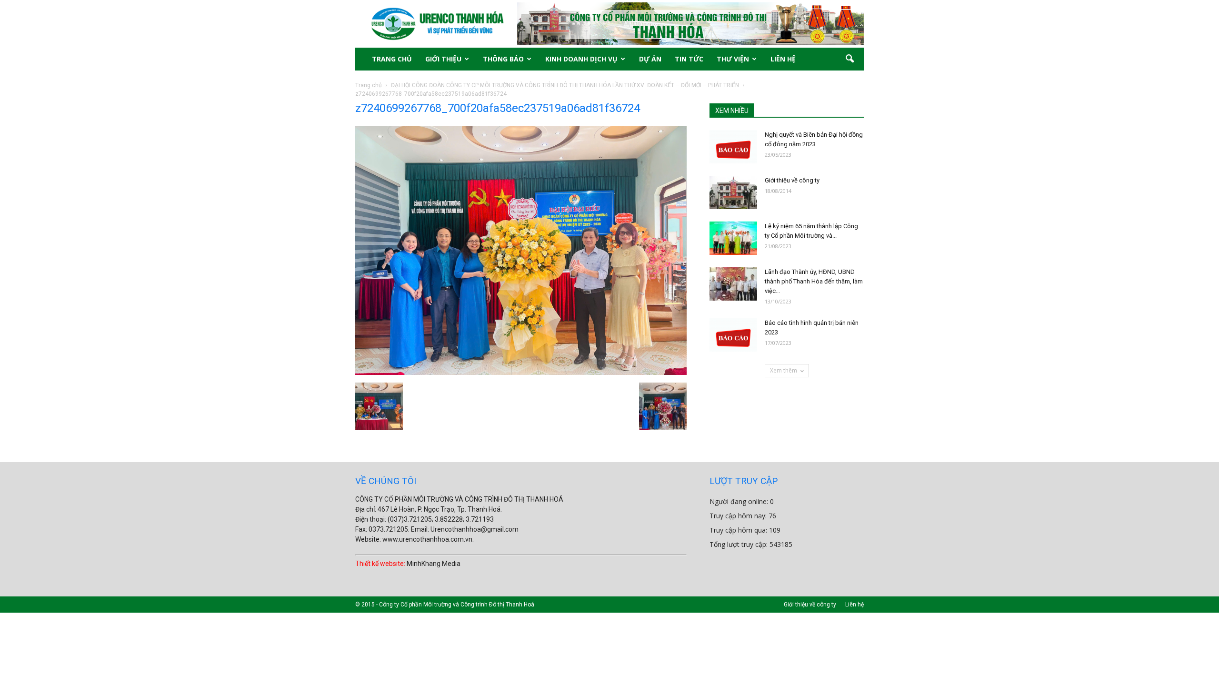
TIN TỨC (689, 58)
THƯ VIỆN (733, 58)
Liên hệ (854, 604)
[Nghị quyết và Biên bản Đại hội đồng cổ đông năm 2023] (733, 146)
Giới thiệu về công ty (792, 180)
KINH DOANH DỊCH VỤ (581, 58)
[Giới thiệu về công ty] (733, 192)
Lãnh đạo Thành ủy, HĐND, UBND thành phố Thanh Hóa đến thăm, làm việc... (814, 281)
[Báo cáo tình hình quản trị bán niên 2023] (733, 335)
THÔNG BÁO (503, 58)
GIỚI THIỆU (443, 58)
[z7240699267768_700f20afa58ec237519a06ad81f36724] (521, 372)
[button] (849, 59)
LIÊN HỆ (783, 58)
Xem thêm (783, 370)
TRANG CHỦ (392, 58)
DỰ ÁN (650, 58)
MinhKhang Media (433, 563)
